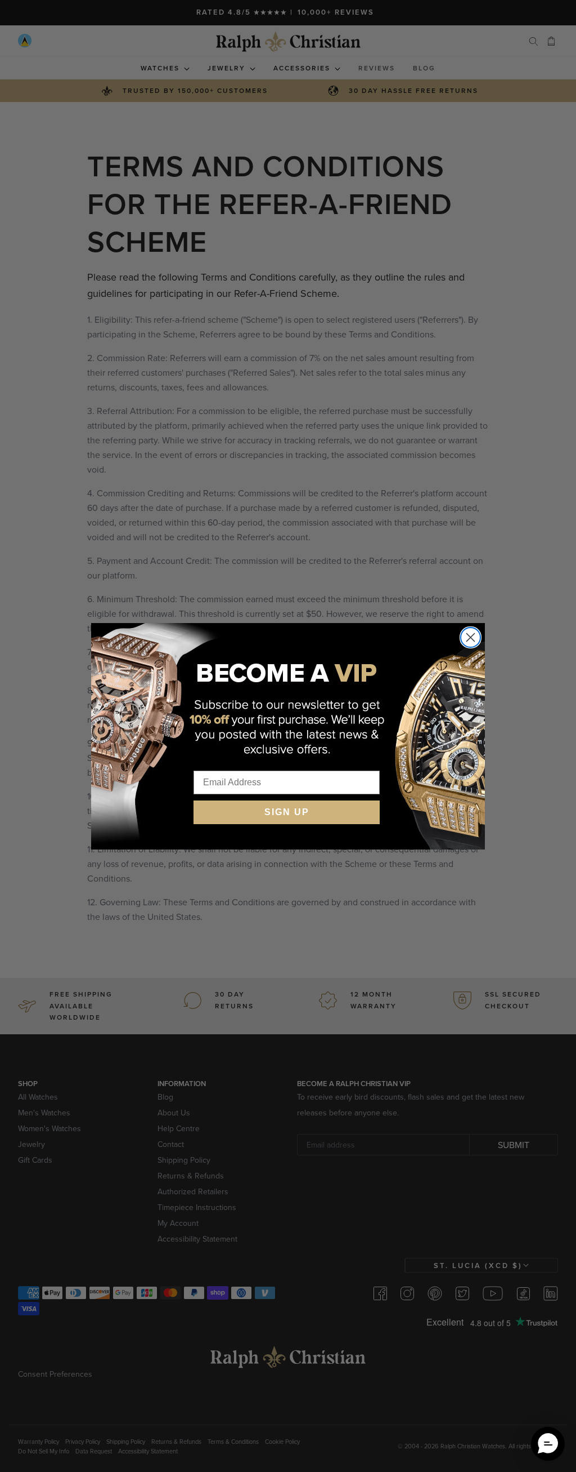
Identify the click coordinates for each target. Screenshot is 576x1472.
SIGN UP (286, 812)
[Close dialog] (470, 637)
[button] (548, 1444)
